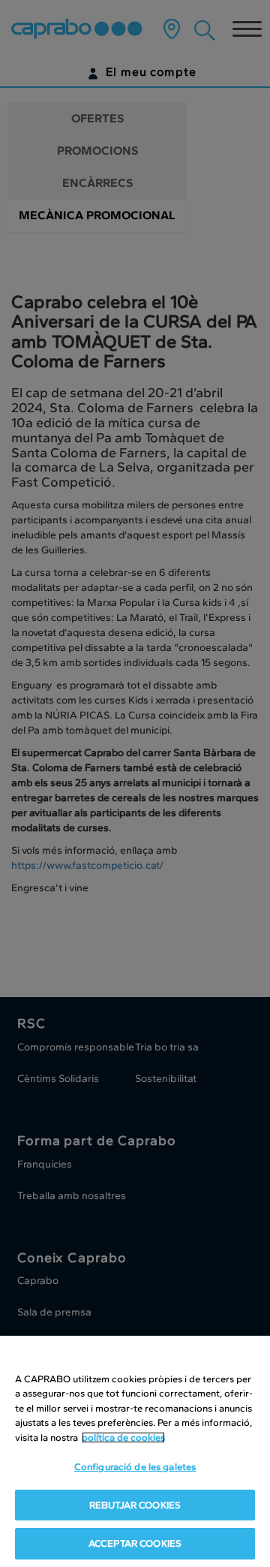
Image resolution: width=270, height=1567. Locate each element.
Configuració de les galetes (135, 1466)
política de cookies (123, 1437)
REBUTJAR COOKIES (135, 1505)
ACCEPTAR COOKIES (135, 1543)
